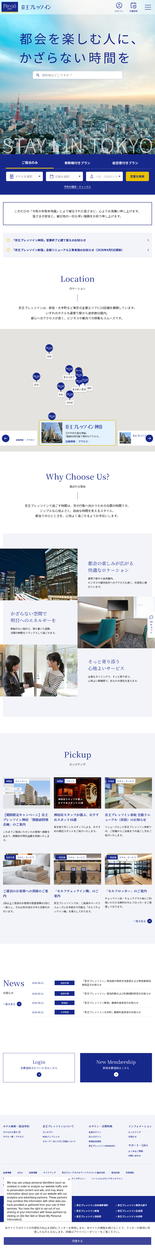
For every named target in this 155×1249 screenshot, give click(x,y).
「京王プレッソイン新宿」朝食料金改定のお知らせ (110, 1003)
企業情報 (7, 1172)
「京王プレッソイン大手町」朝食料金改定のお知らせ (111, 1012)
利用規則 (130, 1172)
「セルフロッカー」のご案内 (126, 890)
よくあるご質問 (135, 1151)
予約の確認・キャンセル (77, 186)
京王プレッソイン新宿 (87, 1210)
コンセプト (48, 1132)
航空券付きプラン (125, 162)
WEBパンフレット (51, 1136)
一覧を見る (139, 921)
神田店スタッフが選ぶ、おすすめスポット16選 (76, 817)
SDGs (20, 1172)
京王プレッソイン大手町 (130, 1216)
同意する (77, 1241)
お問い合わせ (134, 1155)
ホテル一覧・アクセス (13, 1136)
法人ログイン (95, 1136)
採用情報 (33, 1172)
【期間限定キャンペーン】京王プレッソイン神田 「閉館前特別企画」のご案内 (25, 819)
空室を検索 (137, 176)
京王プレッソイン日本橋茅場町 (92, 1205)
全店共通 (64, 982)
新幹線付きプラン (77, 162)
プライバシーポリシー (87, 1232)
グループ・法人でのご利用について (59, 1141)
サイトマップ (49, 1172)
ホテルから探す (10, 1132)
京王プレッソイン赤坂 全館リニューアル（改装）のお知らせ (127, 817)
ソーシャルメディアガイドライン (107, 1178)
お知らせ (132, 1136)
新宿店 (64, 1002)
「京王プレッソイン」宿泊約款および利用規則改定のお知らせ (116, 993)
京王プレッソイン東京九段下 (132, 1205)
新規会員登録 (95, 1141)
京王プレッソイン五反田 (130, 1210)
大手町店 (64, 1012)
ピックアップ (134, 1132)
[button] (36, 380)
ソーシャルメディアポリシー (72, 1178)
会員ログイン (95, 1132)
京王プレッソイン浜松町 (88, 1216)
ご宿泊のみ (30, 162)
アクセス (30, 439)
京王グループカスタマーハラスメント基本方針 (83, 1172)
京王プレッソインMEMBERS (102, 1145)
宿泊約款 (115, 1172)
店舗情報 (19, 439)
